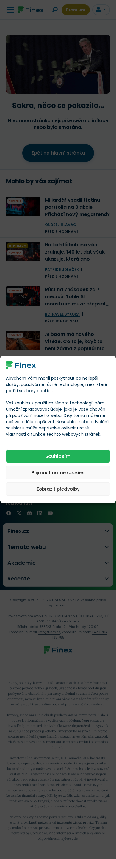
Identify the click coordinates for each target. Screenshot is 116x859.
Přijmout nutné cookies (58, 472)
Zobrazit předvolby (58, 489)
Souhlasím (58, 456)
